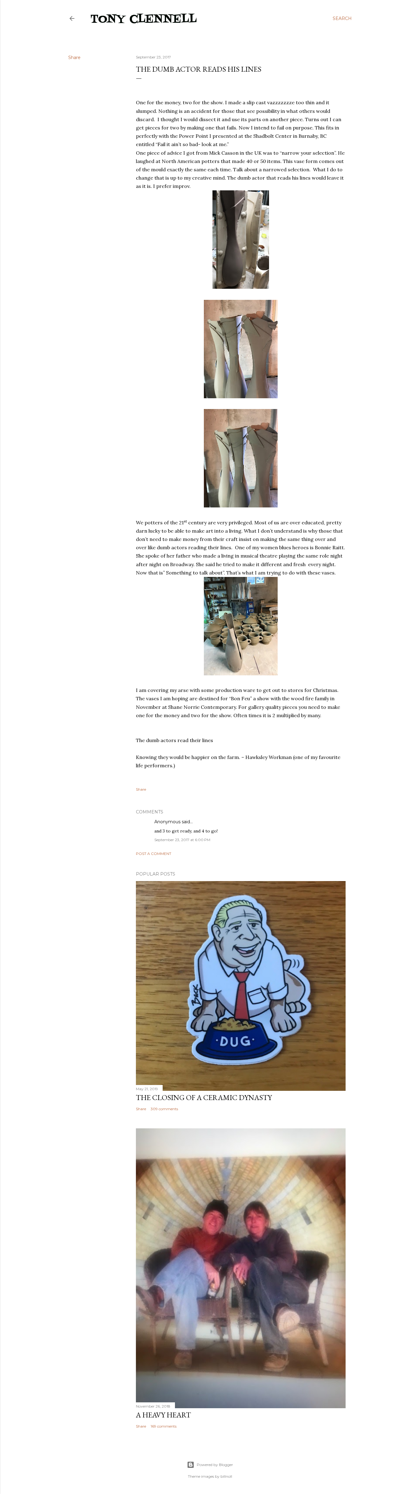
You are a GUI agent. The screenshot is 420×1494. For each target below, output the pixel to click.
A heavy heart (163, 1415)
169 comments (163, 1426)
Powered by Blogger (215, 1464)
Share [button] (74, 57)
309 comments (164, 1109)
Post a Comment (153, 853)
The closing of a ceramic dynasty (204, 1097)
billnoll (226, 1476)
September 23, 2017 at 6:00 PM (182, 839)
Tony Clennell (143, 19)
